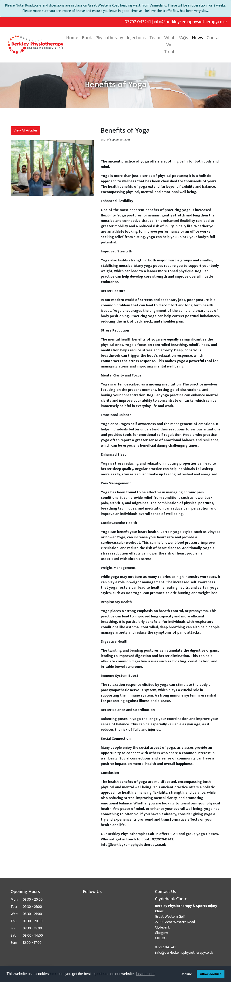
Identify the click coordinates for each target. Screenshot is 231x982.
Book (87, 38)
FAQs (183, 38)
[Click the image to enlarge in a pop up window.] (52, 168)
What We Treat (169, 45)
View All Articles (25, 130)
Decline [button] (186, 974)
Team (154, 38)
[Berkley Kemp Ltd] (35, 44)
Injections (136, 38)
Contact (214, 38)
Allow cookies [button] (211, 974)
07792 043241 (138, 22)
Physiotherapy (109, 38)
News (197, 38)
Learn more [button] (145, 974)
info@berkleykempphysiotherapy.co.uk (191, 22)
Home (72, 38)
